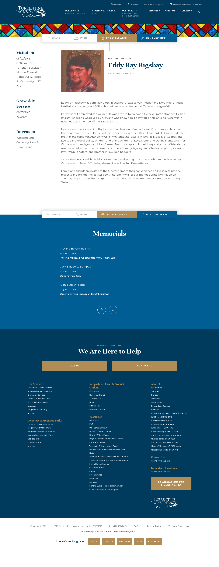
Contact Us (144, 366)
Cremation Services (36, 395)
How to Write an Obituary (100, 431)
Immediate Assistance (38, 402)
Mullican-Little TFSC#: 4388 (163, 439)
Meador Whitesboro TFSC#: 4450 (166, 446)
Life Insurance (95, 475)
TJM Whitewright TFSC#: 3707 (164, 432)
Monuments (94, 406)
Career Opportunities (160, 406)
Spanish (108, 541)
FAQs (136, 526)
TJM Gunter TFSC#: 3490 (162, 428)
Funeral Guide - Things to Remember (106, 486)
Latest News (156, 402)
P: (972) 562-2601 (118, 526)
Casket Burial (33, 439)
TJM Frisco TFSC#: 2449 (161, 420)
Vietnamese (154, 541)
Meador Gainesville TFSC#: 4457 (165, 450)
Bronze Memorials (97, 409)
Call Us (74, 366)
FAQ (91, 424)
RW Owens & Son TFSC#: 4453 (164, 443)
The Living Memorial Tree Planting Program (108, 460)
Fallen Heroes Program (99, 464)
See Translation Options (153, 5)
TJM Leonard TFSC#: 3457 (162, 424)
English (94, 541)
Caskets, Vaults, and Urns (39, 399)
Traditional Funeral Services (40, 388)
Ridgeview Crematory (37, 410)
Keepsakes (94, 391)
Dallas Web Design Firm (124, 532)
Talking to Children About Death (103, 446)
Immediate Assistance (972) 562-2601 (187, 5)
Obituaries (134, 5)
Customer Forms (97, 468)
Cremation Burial (35, 443)
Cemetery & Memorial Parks (40, 424)
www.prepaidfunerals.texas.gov (103, 490)
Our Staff (155, 391)
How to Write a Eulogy (99, 435)
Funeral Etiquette (97, 442)
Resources (94, 420)
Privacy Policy (154, 526)
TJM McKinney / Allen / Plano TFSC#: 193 (169, 413)
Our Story (155, 395)
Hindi (139, 541)
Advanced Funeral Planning (40, 391)
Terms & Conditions (178, 526)
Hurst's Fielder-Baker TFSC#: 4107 (166, 435)
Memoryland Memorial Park (40, 435)
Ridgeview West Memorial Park (41, 432)
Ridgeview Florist (97, 395)
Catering (93, 471)
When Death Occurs (98, 428)
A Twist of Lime (96, 398)
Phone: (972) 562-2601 (160, 461)
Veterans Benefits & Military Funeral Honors (108, 456)
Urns (91, 402)
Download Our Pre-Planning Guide (171, 483)
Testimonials (156, 388)
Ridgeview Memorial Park (39, 428)
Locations (117, 5)
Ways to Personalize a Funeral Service (106, 439)
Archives (31, 413)
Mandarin (124, 541)
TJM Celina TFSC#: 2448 (161, 417)
